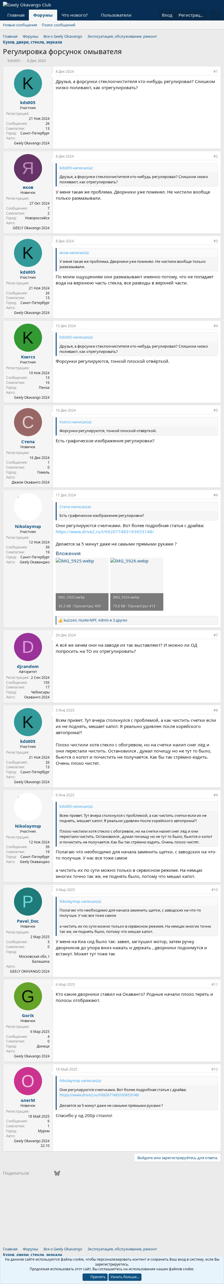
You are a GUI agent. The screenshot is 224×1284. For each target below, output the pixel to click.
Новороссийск (37, 217)
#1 (216, 71)
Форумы (43, 15)
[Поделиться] (207, 71)
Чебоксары (40, 692)
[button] (92, 15)
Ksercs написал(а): (76, 421)
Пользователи (116, 15)
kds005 (14, 60)
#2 (216, 156)
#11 (214, 984)
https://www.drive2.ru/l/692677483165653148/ (105, 531)
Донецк (43, 1046)
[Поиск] (215, 15)
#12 (214, 1069)
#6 (216, 495)
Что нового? (75, 15)
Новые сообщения (20, 24)
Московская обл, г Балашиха (34, 959)
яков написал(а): (74, 252)
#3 (216, 241)
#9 (216, 795)
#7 (216, 635)
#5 (216, 410)
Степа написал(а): (75, 506)
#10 (214, 889)
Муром (44, 1130)
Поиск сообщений (58, 24)
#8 (216, 710)
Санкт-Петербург (35, 133)
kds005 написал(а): (76, 167)
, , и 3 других (95, 620)
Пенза (44, 387)
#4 (216, 325)
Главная (15, 15)
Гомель (43, 472)
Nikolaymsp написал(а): (81, 901)
